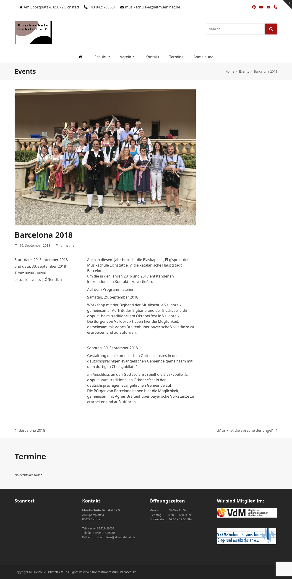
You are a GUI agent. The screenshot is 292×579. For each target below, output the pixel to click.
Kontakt (97, 572)
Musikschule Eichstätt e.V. (46, 572)
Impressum (111, 572)
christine (67, 245)
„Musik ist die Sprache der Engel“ (245, 430)
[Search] (271, 29)
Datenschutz (127, 572)
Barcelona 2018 (30, 430)
